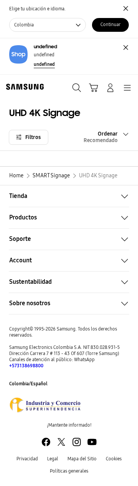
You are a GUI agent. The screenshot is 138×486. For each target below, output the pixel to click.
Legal (52, 458)
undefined (44, 64)
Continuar (110, 24)
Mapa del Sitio (82, 458)
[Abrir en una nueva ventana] (45, 405)
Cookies (114, 458)
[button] (69, 196)
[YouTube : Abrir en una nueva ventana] (92, 442)
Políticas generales (69, 471)
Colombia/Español (28, 383)
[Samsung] (23, 87)
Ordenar (101, 137)
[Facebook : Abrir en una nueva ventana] (46, 442)
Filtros (33, 137)
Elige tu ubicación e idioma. (37, 8)
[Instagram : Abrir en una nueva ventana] (76, 442)
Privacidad (27, 458)
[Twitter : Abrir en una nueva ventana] (61, 442)
